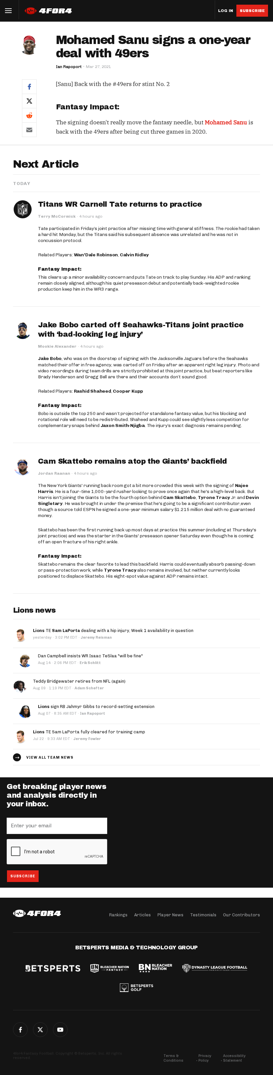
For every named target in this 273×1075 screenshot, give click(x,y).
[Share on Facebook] (29, 86)
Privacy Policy (204, 1058)
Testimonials (203, 914)
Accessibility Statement (234, 1058)
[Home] (37, 913)
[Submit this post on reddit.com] (29, 115)
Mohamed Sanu (226, 122)
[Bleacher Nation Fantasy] (109, 969)
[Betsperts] (53, 969)
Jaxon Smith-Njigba (123, 425)
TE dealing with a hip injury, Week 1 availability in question (113, 630)
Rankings (118, 914)
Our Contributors (241, 914)
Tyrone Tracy (214, 497)
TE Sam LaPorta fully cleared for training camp (89, 731)
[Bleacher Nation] (155, 969)
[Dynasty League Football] (214, 969)
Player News (170, 914)
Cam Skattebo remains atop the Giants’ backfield (132, 461)
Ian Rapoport (69, 66)
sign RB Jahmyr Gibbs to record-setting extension (96, 706)
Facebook (20, 1030)
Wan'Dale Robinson (96, 255)
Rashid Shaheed (92, 391)
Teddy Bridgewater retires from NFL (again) (79, 681)
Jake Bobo (50, 358)
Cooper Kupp (128, 391)
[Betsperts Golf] (136, 988)
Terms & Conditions (173, 1058)
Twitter (40, 1030)
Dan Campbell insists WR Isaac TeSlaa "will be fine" (90, 655)
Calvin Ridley (134, 255)
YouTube (60, 1030)
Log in (225, 11)
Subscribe (252, 11)
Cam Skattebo (179, 497)
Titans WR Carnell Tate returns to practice (120, 204)
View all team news (50, 757)
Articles (142, 914)
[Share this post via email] (29, 129)
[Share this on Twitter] (29, 101)
